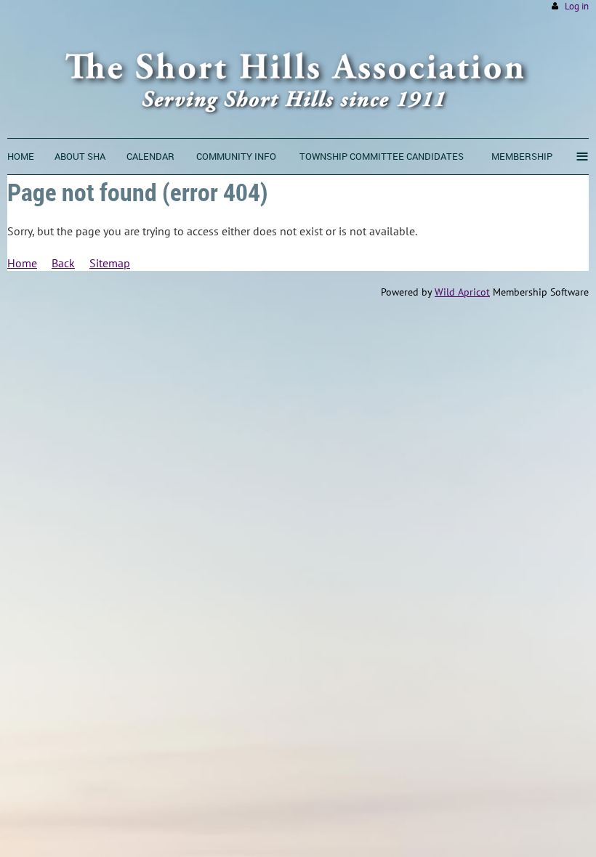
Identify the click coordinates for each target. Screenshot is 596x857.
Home (22, 263)
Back (63, 263)
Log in (577, 6)
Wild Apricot (462, 291)
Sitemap (109, 263)
